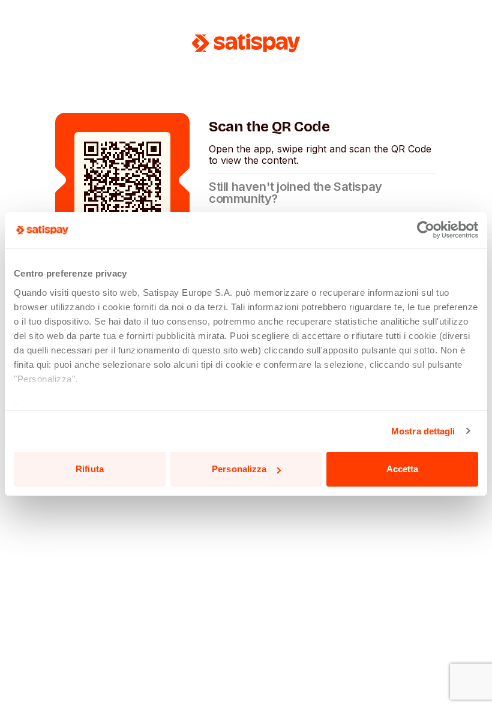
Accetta (402, 469)
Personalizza (239, 469)
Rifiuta (90, 469)
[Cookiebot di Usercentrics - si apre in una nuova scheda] (425, 230)
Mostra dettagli (423, 431)
